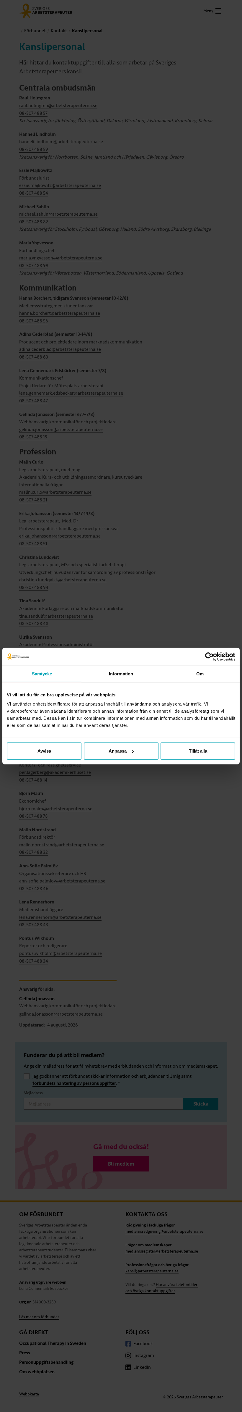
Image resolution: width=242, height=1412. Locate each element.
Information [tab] (121, 673)
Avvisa (44, 750)
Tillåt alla (198, 750)
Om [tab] (200, 673)
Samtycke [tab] (42, 673)
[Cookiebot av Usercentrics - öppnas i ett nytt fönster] (209, 656)
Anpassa (118, 750)
